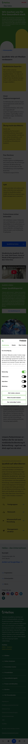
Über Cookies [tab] (22, 345)
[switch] (24, 376)
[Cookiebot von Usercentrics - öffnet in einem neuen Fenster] (19, 341)
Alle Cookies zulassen (14, 393)
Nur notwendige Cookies (14, 402)
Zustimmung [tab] (5, 345)
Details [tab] (14, 345)
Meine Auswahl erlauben (14, 397)
